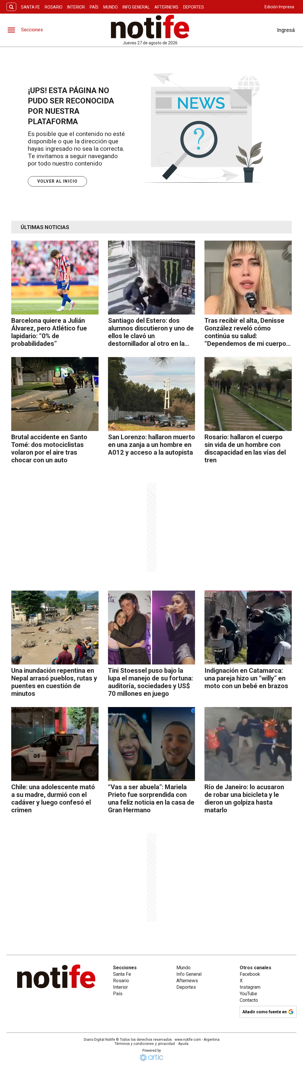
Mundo (110, 7)
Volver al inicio (57, 181)
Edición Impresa (279, 6)
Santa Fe (30, 7)
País (94, 7)
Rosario (53, 7)
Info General (136, 7)
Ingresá (286, 30)
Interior (76, 7)
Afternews (166, 7)
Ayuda (183, 1044)
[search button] (11, 7)
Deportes (193, 7)
